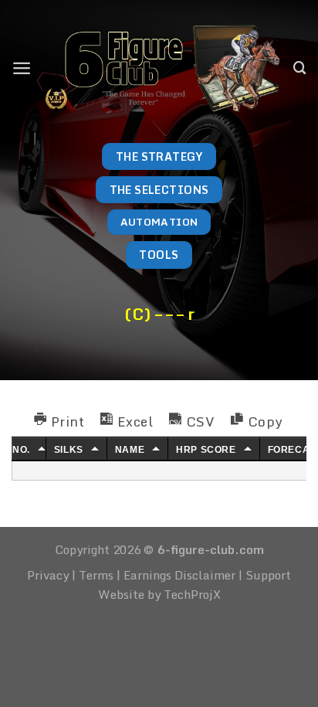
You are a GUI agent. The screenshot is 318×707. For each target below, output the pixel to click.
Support (268, 575)
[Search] (299, 68)
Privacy (48, 575)
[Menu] (22, 68)
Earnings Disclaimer (179, 575)
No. (21, 449)
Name (129, 449)
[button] (59, 420)
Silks (68, 449)
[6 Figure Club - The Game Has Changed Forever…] (162, 68)
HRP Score (205, 449)
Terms (96, 575)
